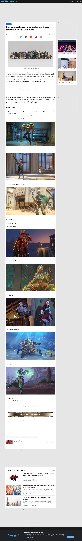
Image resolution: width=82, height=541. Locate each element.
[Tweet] (21, 37)
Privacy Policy (46, 529)
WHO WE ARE (11, 1)
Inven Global (4, 1)
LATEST (17, 1)
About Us (24, 529)
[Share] (26, 37)
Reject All (70, 534)
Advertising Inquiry (55, 529)
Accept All (70, 537)
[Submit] (31, 37)
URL (41, 36)
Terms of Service (39, 529)
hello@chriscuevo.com (18, 441)
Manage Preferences (28, 539)
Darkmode (69, 1)
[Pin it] (36, 37)
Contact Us (31, 529)
